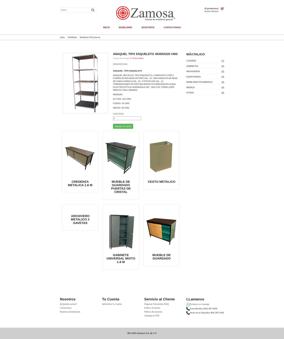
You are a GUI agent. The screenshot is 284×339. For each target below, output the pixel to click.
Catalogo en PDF (152, 316)
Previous (58, 78)
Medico (190, 87)
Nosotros (148, 27)
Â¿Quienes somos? (68, 304)
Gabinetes (192, 66)
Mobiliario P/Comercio (199, 82)
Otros (190, 93)
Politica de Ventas (152, 308)
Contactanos (172, 27)
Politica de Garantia (153, 312)
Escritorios (193, 77)
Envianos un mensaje (199, 304)
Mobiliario (125, 27)
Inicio (106, 27)
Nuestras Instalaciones (70, 312)
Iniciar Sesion (211, 11)
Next (112, 78)
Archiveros (193, 71)
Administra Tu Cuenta (112, 304)
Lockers (191, 61)
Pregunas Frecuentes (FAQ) (156, 304)
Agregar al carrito (123, 126)
